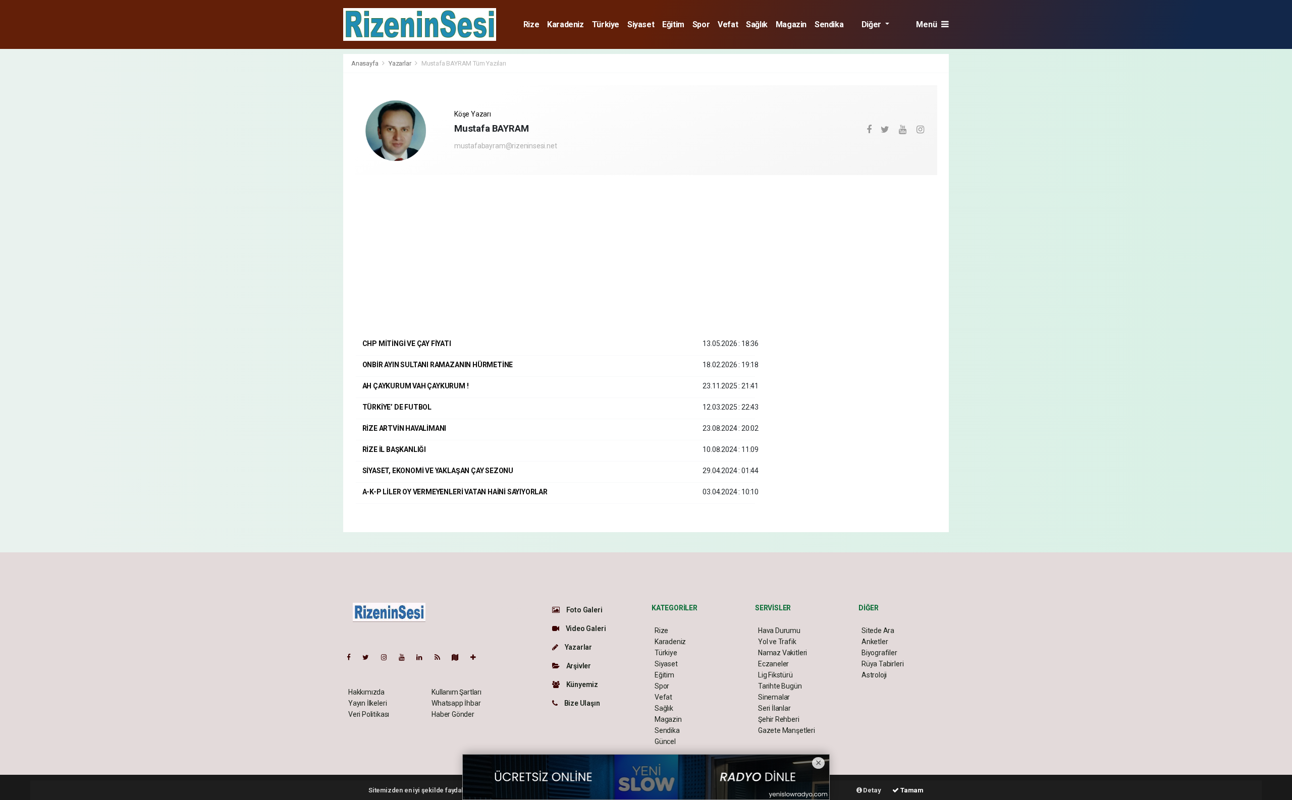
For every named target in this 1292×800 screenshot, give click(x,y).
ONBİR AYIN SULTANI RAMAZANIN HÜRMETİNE (437, 365)
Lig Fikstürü (775, 675)
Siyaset (640, 24)
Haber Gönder (453, 714)
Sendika (829, 24)
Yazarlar (400, 63)
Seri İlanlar (774, 708)
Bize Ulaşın (581, 703)
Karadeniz (565, 24)
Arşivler (578, 666)
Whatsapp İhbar (456, 703)
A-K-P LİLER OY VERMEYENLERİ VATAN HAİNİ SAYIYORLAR (455, 492)
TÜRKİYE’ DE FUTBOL (397, 407)
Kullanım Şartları (456, 692)
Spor (701, 24)
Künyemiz (581, 684)
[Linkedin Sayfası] (423, 657)
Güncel (665, 741)
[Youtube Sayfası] (406, 657)
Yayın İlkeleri (367, 703)
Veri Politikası (368, 714)
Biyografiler (879, 653)
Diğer (872, 24)
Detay (871, 790)
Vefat (728, 24)
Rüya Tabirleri (882, 664)
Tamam (911, 790)
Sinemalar (774, 697)
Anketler (875, 642)
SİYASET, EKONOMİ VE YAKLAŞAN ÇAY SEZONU (438, 471)
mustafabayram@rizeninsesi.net (505, 146)
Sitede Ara (878, 630)
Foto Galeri (584, 610)
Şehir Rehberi (778, 719)
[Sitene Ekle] (477, 657)
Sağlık (757, 24)
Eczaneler (773, 664)
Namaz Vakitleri (782, 653)
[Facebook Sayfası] (353, 657)
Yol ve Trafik (777, 642)
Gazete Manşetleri (786, 730)
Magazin (791, 24)
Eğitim (673, 24)
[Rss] (441, 657)
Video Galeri (585, 628)
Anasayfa (365, 63)
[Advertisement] (297, 204)
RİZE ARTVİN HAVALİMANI (404, 428)
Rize (531, 24)
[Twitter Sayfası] (369, 657)
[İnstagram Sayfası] (388, 657)
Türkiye (605, 24)
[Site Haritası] (459, 657)
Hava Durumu (779, 630)
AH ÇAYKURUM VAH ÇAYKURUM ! (415, 386)
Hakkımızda (366, 692)
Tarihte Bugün (780, 686)
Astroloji (874, 675)
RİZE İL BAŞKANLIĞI (394, 449)
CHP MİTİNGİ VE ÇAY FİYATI (406, 343)
